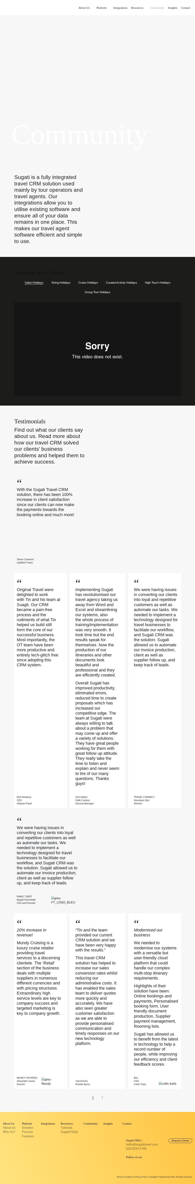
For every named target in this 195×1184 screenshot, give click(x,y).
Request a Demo (180, 1140)
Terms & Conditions (125, 1177)
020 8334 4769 (136, 1148)
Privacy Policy (141, 1177)
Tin (28, 599)
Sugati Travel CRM (17, 7)
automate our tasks (39, 842)
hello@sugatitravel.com (142, 1144)
